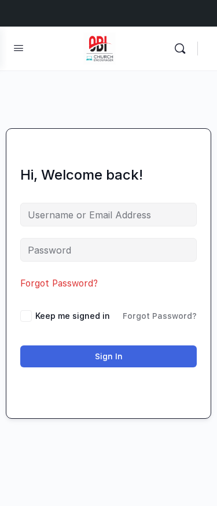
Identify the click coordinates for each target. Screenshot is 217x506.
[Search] (183, 48)
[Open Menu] (18, 48)
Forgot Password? (59, 283)
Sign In (109, 356)
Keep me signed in (72, 316)
